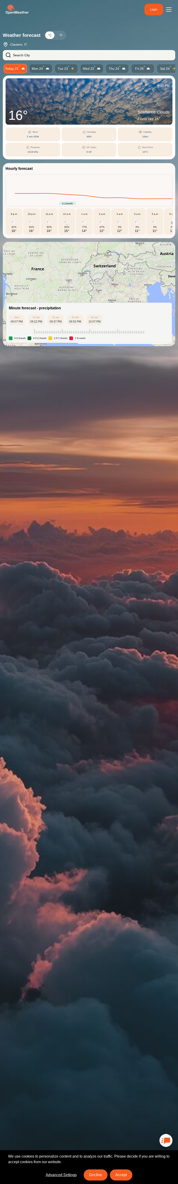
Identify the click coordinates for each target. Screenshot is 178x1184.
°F (61, 35)
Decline (95, 1175)
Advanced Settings (61, 1175)
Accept (121, 1175)
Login (153, 9)
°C (50, 35)
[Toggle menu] (168, 9)
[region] (89, 294)
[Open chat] (165, 1140)
